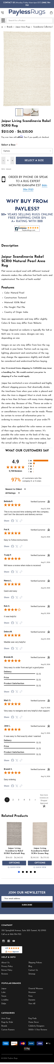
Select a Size (34, 160)
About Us (5, 963)
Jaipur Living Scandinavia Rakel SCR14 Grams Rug (40, 851)
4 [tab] (31, 872)
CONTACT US (9, 3)
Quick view (15, 867)
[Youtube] (14, 941)
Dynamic (31, 1000)
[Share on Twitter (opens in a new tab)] (16, 521)
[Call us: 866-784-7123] (2, 12)
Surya (3, 996)
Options (14, 863)
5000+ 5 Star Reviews (37, 1030)
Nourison (32, 992)
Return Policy (6, 970)
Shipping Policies (35, 963)
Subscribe (27, 905)
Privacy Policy (7, 966)
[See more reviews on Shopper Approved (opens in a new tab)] (21, 521)
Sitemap (31, 974)
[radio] (39, 460)
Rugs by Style (7, 1022)
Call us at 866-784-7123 (11, 934)
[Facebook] (9, 941)
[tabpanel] (14, 845)
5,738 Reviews (15, 471)
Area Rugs (5, 1018)
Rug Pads (32, 1018)
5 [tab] (35, 872)
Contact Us (33, 970)
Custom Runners (8, 1030)
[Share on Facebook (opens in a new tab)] (12, 521)
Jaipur (3, 989)
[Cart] (51, 12)
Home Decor (33, 1022)
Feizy (30, 996)
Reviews (4, 974)
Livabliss (4, 1000)
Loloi (3, 992)
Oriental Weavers (35, 989)
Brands (4, 1026)
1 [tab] (19, 872)
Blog (30, 966)
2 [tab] (23, 872)
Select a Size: (9, 145)
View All (31, 1004)
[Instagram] (3, 941)
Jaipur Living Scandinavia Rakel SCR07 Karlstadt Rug (14, 851)
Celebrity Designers (36, 1026)
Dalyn (3, 1004)
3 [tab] (27, 872)
